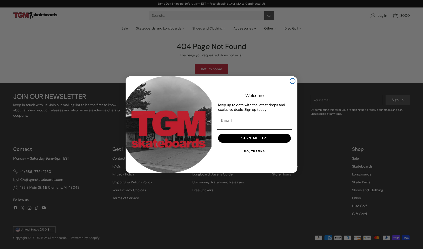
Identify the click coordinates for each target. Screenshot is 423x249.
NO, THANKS (254, 151)
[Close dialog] (292, 81)
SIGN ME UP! (254, 138)
